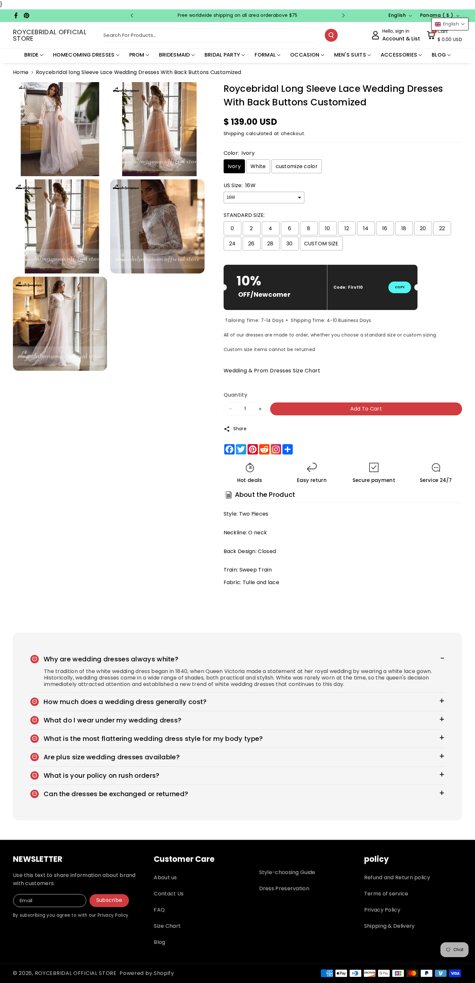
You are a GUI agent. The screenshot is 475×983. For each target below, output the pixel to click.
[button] (444, 35)
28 (270, 243)
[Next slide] (343, 15)
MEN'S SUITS (350, 55)
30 (289, 243)
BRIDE (31, 55)
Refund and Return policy (397, 877)
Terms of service (386, 893)
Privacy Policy (382, 910)
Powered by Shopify (147, 973)
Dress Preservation (284, 888)
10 (327, 228)
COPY (400, 287)
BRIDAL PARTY (222, 55)
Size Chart (167, 926)
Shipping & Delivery (389, 926)
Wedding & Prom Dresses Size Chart (272, 370)
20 (423, 228)
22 (442, 228)
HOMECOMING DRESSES (83, 55)
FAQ (159, 910)
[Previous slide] (131, 15)
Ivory (234, 166)
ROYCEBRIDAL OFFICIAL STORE (76, 973)
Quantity (235, 395)
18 (403, 228)
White (258, 166)
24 (232, 243)
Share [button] (240, 428)
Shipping (234, 133)
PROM (136, 55)
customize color (297, 166)
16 (384, 228)
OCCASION (304, 55)
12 (346, 228)
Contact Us (169, 893)
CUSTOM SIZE (321, 243)
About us (165, 877)
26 (251, 243)
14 (366, 228)
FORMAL (265, 55)
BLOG (439, 55)
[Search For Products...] (331, 35)
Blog (159, 942)
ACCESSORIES (399, 55)
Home (20, 72)
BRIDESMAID (174, 55)
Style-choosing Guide (287, 872)
